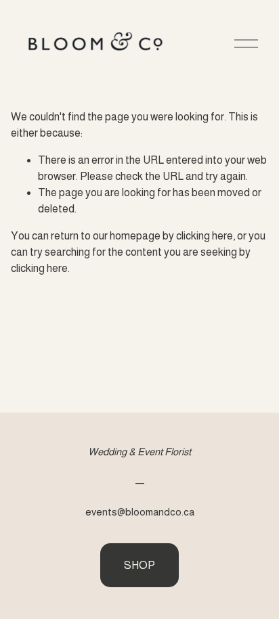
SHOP (139, 565)
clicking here (204, 236)
